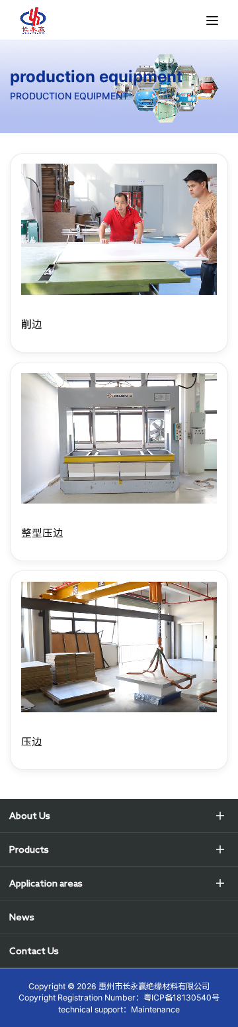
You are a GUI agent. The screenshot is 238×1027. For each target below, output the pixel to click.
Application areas (46, 883)
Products (29, 849)
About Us (29, 815)
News (21, 917)
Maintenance (155, 1009)
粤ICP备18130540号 (181, 997)
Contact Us (34, 950)
